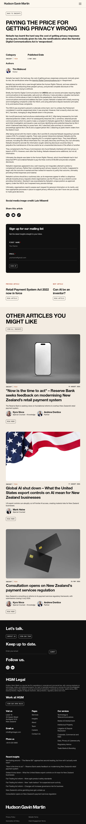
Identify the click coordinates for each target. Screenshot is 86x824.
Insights (35, 719)
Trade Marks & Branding (67, 748)
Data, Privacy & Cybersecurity (69, 741)
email (12, 254)
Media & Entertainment (66, 721)
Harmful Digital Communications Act (46, 81)
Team (34, 726)
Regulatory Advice (64, 745)
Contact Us (36, 734)
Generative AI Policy (12, 821)
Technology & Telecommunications (65, 716)
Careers (35, 730)
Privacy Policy (10, 817)
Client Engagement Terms (37, 821)
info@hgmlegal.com (13, 732)
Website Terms (33, 817)
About (34, 723)
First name (15, 242)
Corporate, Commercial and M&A (68, 736)
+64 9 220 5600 (12, 743)
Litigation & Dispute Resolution (65, 730)
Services (35, 715)
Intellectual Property (65, 725)
